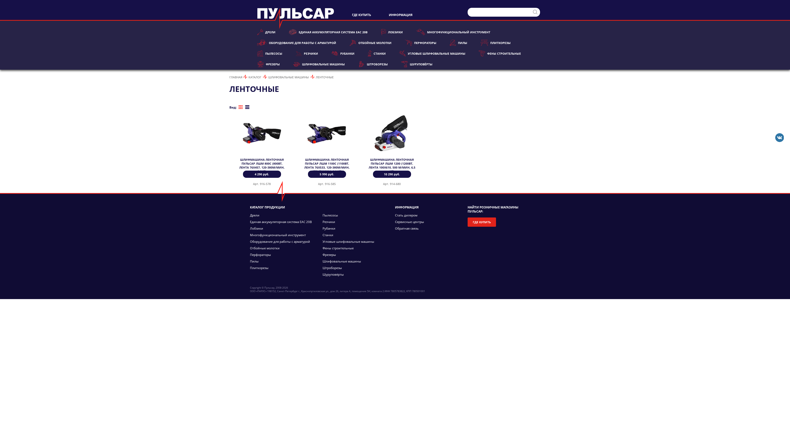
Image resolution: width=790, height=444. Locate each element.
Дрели (270, 32)
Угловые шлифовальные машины (436, 54)
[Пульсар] (779, 137)
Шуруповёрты (421, 64)
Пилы (462, 43)
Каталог (255, 77)
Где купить (482, 222)
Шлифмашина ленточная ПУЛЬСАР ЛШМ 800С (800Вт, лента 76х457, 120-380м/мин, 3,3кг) (262, 165)
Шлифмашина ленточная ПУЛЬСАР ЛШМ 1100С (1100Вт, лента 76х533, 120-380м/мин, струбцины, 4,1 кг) (327, 165)
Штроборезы (377, 64)
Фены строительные (504, 54)
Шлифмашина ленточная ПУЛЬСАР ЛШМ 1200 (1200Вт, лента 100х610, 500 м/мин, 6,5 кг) (392, 165)
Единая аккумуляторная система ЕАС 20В (333, 32)
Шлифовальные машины (323, 64)
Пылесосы (273, 54)
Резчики (311, 54)
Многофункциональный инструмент (458, 32)
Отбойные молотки (374, 43)
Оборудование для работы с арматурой (302, 43)
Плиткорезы (500, 43)
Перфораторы (425, 43)
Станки (380, 54)
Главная (235, 77)
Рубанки (347, 54)
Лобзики (395, 32)
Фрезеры (273, 64)
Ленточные (325, 77)
